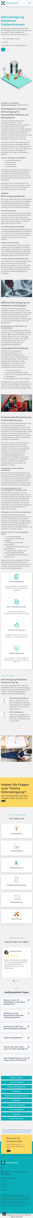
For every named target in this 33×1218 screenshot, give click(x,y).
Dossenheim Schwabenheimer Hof (16, 1096)
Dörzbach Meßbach (16, 1082)
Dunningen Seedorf (16, 1109)
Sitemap (4, 1190)
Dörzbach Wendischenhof (16, 1087)
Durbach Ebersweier (16, 1118)
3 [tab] (19, 981)
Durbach (16, 1114)
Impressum (5, 1184)
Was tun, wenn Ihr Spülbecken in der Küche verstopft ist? (14, 1002)
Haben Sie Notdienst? (13, 1038)
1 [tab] (14, 981)
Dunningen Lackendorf (16, 1105)
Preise (3, 1187)
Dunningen (16, 1100)
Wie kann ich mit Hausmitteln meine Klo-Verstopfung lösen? (14, 1015)
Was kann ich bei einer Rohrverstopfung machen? (15, 1027)
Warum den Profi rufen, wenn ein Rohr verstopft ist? (16, 1048)
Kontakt (4, 1181)
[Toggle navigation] (29, 3)
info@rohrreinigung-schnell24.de (15, 1172)
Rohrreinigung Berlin (9, 1178)
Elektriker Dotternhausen (22, 1132)
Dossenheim (16, 1091)
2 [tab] (16, 981)
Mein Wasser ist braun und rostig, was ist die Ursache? (15, 1059)
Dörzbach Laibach (16, 1077)
